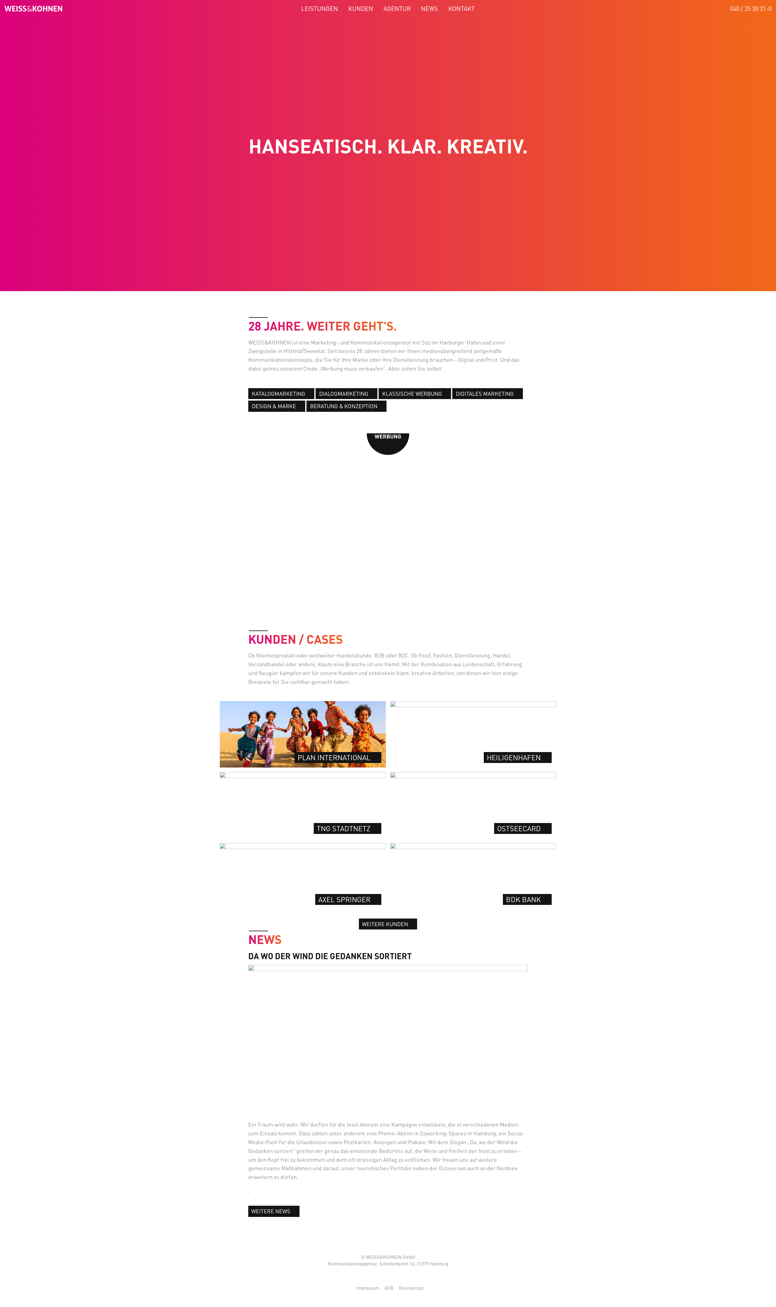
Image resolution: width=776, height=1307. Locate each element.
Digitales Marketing (485, 393)
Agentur (397, 8)
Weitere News (270, 1211)
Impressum (368, 1288)
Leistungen (319, 8)
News (429, 8)
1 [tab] (369, 606)
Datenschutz (411, 1288)
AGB (389, 1288)
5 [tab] (399, 606)
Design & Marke (274, 406)
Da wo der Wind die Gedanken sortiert (330, 956)
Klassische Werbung (412, 393)
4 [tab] (392, 606)
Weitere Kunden (385, 924)
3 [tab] (384, 606)
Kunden (360, 8)
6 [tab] (407, 606)
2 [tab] (376, 606)
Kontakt (461, 8)
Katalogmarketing (278, 393)
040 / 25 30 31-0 (750, 8)
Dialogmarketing (343, 393)
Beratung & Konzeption (343, 406)
